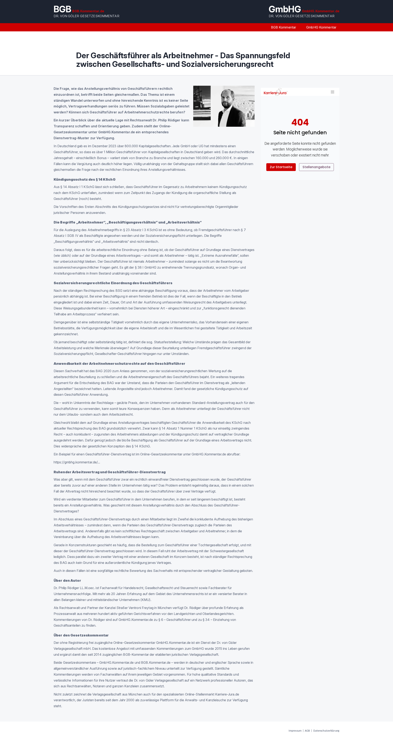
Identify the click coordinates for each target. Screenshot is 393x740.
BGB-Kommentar (136, 654)
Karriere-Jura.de (227, 694)
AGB (307, 730)
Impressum (295, 730)
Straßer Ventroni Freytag (135, 608)
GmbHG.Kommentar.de (136, 620)
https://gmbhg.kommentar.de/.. (76, 462)
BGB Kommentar (283, 27)
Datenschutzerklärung (326, 730)
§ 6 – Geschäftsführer (174, 620)
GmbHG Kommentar (321, 27)
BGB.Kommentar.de (156, 662)
